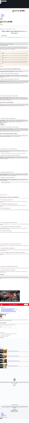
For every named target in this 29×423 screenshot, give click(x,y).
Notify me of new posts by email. (4, 336)
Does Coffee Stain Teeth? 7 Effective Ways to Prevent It (7, 310)
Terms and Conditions (3, 415)
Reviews (2, 16)
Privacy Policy (3, 414)
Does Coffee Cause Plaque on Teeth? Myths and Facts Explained (8, 311)
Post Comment (1, 337)
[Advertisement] (14, 165)
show (3, 66)
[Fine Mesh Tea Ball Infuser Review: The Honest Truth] (3, 353)
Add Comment (2, 332)
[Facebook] (0, 418)
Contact (2, 413)
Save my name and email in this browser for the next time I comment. (8, 333)
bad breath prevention (2, 313)
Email (1, 327)
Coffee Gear (2, 15)
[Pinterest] (1, 418)
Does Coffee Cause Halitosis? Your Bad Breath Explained (7, 308)
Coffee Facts (2, 14)
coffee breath (7, 313)
